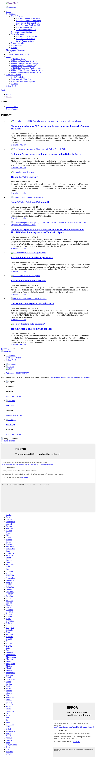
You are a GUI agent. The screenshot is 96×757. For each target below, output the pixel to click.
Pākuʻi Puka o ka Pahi (25, 41)
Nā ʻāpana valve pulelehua (21, 32)
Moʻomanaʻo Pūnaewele (15, 50)
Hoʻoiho (14, 84)
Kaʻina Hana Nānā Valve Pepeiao (28, 280)
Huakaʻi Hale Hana (18, 77)
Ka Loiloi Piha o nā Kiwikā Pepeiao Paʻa (32, 257)
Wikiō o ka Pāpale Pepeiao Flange (24, 63)
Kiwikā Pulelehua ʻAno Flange (28, 21)
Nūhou (13, 52)
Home (8, 12)
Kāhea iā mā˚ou (12, 86)
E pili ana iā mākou (13, 75)
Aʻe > (8, 349)
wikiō (8, 57)
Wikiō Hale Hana (18, 59)
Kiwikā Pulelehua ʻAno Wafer (28, 18)
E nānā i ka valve (18, 43)
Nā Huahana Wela (57, 377)
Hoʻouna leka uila (8, 441)
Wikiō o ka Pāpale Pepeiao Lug (23, 66)
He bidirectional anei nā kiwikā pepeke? (31, 328)
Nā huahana (11, 14)
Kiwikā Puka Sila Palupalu (26, 36)
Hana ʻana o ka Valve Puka (21, 79)
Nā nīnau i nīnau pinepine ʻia (17, 54)
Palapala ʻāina (72, 377)
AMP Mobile (84, 377)
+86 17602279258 (13, 396)
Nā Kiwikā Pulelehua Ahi (26, 30)
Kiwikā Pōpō (16, 45)
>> (12, 349)
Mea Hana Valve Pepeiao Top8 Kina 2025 (32, 303)
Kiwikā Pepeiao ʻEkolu (25, 27)
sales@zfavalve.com (14, 415)
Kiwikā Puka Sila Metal (25, 39)
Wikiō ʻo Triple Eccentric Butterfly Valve (27, 70)
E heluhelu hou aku (18, 145)
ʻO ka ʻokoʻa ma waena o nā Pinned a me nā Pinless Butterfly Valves (46, 154)
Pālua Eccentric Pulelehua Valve (29, 25)
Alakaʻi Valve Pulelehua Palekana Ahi (30, 202)
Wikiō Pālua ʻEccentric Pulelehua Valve (26, 68)
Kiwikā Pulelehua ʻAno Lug (27, 23)
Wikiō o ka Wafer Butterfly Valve (24, 61)
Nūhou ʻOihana (12, 107)
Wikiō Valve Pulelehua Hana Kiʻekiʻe (26, 72)
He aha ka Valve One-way (24, 177)
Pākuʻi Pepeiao (17, 16)
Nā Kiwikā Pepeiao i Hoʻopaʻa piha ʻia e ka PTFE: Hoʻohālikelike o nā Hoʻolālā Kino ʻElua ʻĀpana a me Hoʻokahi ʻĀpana (47, 231)
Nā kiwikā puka (17, 34)
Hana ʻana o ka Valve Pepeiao (23, 81)
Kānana (14, 48)
